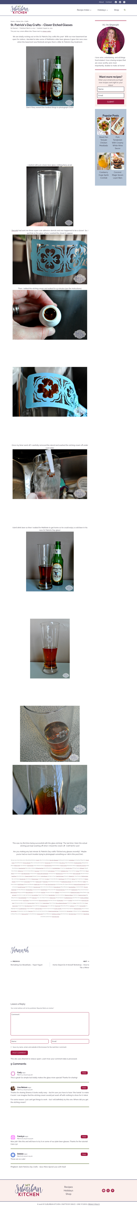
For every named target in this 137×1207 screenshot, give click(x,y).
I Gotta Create (34, 897)
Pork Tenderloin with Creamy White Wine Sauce (117, 142)
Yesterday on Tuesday (82, 895)
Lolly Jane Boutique (85, 911)
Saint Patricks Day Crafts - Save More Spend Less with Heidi (42, 1167)
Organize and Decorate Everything (80, 884)
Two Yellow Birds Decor (68, 897)
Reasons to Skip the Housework (42, 873)
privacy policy (46, 31)
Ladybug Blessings (44, 876)
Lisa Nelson (22, 1087)
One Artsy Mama (14, 911)
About (101, 2)
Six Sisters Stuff (40, 913)
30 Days (74, 903)
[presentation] (103, 126)
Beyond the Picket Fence (60, 889)
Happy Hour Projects (28, 905)
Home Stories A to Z (59, 873)
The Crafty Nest (69, 911)
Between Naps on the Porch (81, 865)
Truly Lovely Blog (82, 905)
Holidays (68, 1190)
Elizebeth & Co (71, 876)
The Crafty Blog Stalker (22, 897)
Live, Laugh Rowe (35, 895)
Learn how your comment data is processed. (59, 1059)
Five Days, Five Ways (57, 908)
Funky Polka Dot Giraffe (25, 873)
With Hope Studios (85, 876)
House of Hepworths (29, 892)
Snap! (47, 884)
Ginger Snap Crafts (37, 887)
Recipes (68, 1187)
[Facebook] (116, 2)
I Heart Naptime (86, 913)
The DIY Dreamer (21, 884)
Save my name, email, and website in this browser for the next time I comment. (40, 1047)
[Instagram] (124, 2)
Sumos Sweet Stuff (22, 868)
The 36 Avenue (26, 900)
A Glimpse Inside (53, 897)
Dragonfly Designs (44, 889)
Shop (116, 10)
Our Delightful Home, (56, 868)
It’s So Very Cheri (69, 868)
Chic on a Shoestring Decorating (61, 903)
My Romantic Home (44, 905)
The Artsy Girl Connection (43, 900)
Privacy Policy (94, 1204)
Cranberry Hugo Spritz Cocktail (104, 175)
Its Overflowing (71, 860)
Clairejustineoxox (30, 865)
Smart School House (72, 887)
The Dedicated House (78, 862)
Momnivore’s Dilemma (69, 895)
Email (54, 1041)
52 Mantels (57, 892)
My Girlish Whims (29, 889)
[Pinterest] (120, 2)
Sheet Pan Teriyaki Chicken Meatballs (103, 141)
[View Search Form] (124, 10)
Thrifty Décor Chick (55, 916)
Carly (19, 1072)
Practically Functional (21, 887)
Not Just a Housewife (26, 862)
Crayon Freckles (27, 881)
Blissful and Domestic (78, 908)
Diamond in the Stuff (28, 876)
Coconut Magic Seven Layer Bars (117, 175)
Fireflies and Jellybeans (84, 897)
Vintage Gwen (45, 881)
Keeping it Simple (64, 865)
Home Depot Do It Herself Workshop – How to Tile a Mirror (71, 965)
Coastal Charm (13, 876)
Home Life (19, 21)
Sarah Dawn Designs (48, 865)
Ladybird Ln (72, 905)
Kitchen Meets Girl (57, 887)
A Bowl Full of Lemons (60, 876)
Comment (15, 1014)
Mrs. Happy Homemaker (54, 860)
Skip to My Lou (62, 862)
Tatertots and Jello (25, 913)
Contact (109, 2)
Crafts (26, 21)
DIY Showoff (82, 868)
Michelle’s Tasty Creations (75, 892)
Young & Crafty (57, 905)
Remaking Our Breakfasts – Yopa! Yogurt (26, 963)
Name (14, 1041)
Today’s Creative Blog (76, 873)
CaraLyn (20, 1136)
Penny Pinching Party (51, 884)
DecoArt (15, 230)
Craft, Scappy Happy (31, 903)
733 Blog (84, 881)
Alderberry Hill (17, 865)
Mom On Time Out (14, 892)
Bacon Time (31, 911)
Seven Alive (43, 892)
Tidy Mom (70, 900)
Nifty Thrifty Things (72, 913)
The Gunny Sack (48, 862)
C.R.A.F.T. (37, 860)
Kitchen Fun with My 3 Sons (53, 911)
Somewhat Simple (74, 889)
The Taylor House (60, 900)
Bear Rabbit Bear (52, 895)
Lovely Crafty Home (38, 908)
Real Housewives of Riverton (66, 881)
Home (13, 21)
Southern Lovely (38, 881)
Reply (84, 1073)
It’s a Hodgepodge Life (22, 908)
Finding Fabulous (46, 903)
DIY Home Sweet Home (39, 868)
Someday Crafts (37, 884)
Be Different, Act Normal (56, 913)
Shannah (15, 28)
